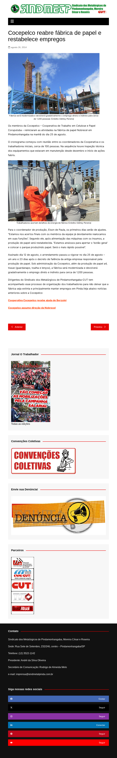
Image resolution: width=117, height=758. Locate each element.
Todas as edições (20, 424)
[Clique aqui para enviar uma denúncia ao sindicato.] (58, 515)
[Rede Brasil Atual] (22, 608)
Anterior (19, 327)
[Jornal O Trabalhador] (30, 391)
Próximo (98, 327)
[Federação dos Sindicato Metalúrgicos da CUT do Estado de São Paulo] (22, 562)
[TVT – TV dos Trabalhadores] (22, 597)
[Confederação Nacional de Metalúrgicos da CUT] (22, 574)
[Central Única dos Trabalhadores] (22, 585)
